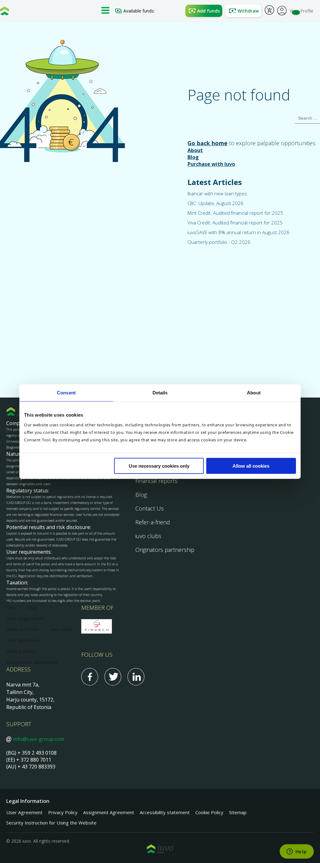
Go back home (208, 143)
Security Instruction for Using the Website (51, 822)
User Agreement (24, 640)
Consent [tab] (66, 392)
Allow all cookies (250, 466)
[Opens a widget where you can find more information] (296, 852)
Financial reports (156, 481)
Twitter (112, 677)
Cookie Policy (209, 812)
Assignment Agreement (32, 662)
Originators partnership (164, 549)
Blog (193, 157)
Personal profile (282, 10)
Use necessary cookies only (159, 466)
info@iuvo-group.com (38, 739)
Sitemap (238, 812)
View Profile (301, 11)
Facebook (89, 677)
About (195, 150)
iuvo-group (4, 12)
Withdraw (248, 11)
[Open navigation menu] (105, 11)
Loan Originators (24, 618)
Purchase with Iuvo (211, 164)
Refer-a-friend (152, 522)
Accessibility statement (165, 812)
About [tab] (254, 392)
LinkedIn (136, 677)
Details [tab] (160, 392)
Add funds (208, 11)
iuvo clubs (148, 536)
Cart (269, 11)
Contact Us (149, 508)
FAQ (10, 607)
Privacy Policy (20, 651)
